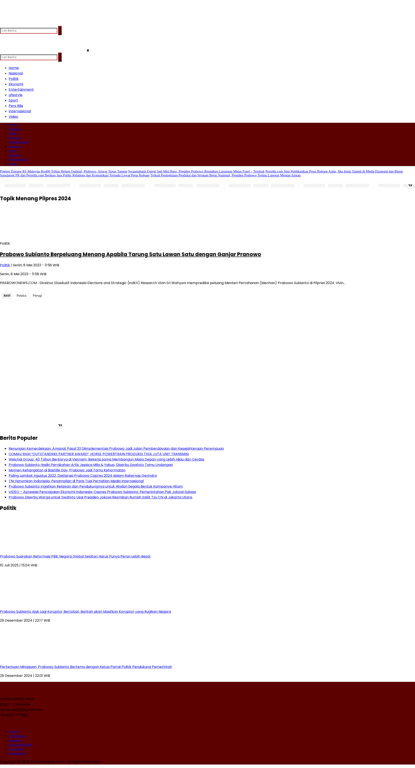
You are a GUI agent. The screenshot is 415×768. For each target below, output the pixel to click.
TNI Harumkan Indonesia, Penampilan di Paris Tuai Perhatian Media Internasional (76, 481)
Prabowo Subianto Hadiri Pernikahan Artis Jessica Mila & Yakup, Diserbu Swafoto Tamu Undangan (91, 464)
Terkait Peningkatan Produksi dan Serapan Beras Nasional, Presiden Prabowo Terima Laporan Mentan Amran (225, 175)
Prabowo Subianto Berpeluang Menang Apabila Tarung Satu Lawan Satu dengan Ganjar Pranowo (130, 254)
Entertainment (21, 89)
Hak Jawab (16, 749)
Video (13, 116)
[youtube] (29, 24)
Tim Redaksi (17, 736)
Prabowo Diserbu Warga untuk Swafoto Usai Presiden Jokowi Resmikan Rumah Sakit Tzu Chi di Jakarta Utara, (101, 497)
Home (14, 67)
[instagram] (20, 24)
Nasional (16, 73)
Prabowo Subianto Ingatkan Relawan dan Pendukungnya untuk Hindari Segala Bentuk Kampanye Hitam (96, 486)
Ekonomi (16, 84)
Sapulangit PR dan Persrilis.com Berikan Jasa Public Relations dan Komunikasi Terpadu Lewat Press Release (75, 175)
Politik (14, 78)
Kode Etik (15, 740)
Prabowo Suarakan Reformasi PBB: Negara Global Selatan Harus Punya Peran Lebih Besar (75, 556)
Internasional (20, 111)
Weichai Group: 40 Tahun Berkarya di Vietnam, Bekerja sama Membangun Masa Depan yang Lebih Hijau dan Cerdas (106, 459)
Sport (13, 100)
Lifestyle (15, 94)
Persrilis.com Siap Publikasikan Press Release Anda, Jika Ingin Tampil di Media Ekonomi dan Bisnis (334, 171)
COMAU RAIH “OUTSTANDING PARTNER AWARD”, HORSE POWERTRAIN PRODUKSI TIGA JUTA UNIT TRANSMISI (99, 453)
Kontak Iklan (17, 753)
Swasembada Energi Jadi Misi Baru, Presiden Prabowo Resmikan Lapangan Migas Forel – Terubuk (196, 171)
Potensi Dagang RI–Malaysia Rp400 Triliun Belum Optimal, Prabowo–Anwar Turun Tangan (63, 171)
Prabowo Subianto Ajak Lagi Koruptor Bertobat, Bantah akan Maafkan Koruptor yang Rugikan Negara (85, 611)
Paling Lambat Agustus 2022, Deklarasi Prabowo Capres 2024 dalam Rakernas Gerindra (83, 475)
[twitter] (12, 24)
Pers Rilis (16, 105)
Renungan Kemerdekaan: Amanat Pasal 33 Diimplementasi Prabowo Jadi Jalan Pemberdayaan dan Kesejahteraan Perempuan (116, 448)
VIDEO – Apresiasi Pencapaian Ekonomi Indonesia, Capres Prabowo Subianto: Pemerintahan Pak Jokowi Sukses (102, 491)
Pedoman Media (20, 745)
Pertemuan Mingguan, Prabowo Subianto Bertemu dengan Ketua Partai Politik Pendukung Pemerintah (86, 666)
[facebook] (4, 24)
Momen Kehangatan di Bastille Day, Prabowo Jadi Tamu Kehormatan (67, 470)
